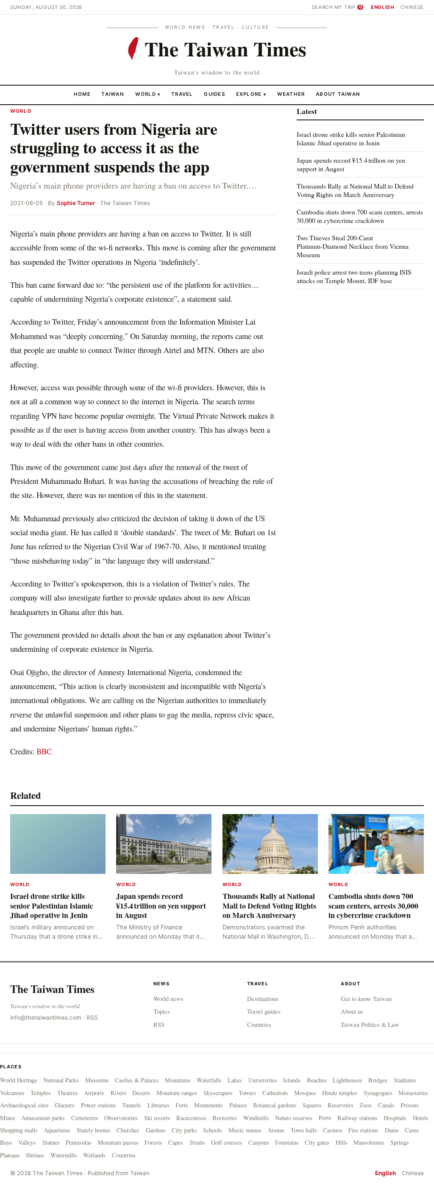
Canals (386, 1105)
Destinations (262, 998)
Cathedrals (275, 1093)
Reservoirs (340, 1105)
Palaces (238, 1105)
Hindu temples (339, 1093)
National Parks (61, 1080)
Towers (247, 1093)
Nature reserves (293, 1118)
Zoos (365, 1105)
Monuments (208, 1105)
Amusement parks (43, 1118)
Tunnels (131, 1105)
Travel (182, 94)
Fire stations (363, 1130)
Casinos (332, 1130)
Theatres (67, 1093)
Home (82, 94)
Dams (392, 1130)
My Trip (348, 7)
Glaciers (65, 1105)
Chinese (412, 7)
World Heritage (18, 1080)
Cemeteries (84, 1118)
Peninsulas (79, 1142)
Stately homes (94, 1130)
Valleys (27, 1142)
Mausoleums (368, 1142)
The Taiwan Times (52, 989)
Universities (262, 1080)
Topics (161, 1011)
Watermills (63, 1155)
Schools (212, 1130)
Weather (291, 94)
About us (352, 1011)
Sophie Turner (76, 203)
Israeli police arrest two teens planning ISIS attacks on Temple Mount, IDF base (354, 276)
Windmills (256, 1118)
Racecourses (191, 1118)
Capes (175, 1142)
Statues (51, 1142)
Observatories (121, 1118)
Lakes (235, 1080)
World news (168, 998)
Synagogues (378, 1093)
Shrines (35, 1155)
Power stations (98, 1105)
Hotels (420, 1118)
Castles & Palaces (137, 1080)
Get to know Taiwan (366, 998)
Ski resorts (157, 1118)
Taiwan (112, 94)
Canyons (258, 1142)
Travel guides (264, 1011)
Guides (214, 94)
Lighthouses (347, 1080)
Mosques (305, 1093)
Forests (153, 1142)
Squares (312, 1105)
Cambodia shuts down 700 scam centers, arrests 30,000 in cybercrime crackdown (360, 216)
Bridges (377, 1080)
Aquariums (57, 1130)
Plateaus (10, 1155)
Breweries (224, 1118)
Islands (291, 1080)
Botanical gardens (274, 1105)
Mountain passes (118, 1142)
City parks (184, 1130)
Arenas (275, 1130)
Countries (259, 1024)
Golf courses (226, 1142)
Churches (128, 1130)
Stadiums (405, 1080)
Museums (97, 1080)
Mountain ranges (176, 1093)
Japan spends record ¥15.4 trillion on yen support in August (351, 164)
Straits (197, 1142)
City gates (317, 1142)
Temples (41, 1093)
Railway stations (357, 1118)
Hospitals (395, 1118)
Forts (181, 1105)
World (145, 94)
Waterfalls (209, 1080)
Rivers (118, 1093)
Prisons (410, 1105)
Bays (6, 1142)
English (383, 7)
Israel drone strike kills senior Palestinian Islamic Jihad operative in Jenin (351, 138)
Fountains (287, 1142)
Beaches (317, 1080)
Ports (325, 1118)
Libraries (158, 1105)
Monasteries (413, 1093)
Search (322, 7)
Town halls (304, 1130)
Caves (412, 1130)
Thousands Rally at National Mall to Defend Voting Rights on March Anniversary (355, 190)
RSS (92, 1017)
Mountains (178, 1080)
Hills (342, 1142)
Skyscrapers (218, 1093)
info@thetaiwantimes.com (45, 1017)
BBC (44, 751)
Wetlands (94, 1155)
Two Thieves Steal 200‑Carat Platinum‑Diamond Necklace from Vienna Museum (353, 246)
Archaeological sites (24, 1105)
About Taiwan (338, 94)
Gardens (156, 1130)
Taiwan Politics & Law (370, 1024)
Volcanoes (12, 1093)
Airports (94, 1093)
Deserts (141, 1093)
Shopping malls (19, 1130)
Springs (399, 1142)
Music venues (245, 1130)
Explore (251, 94)
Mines (7, 1118)
